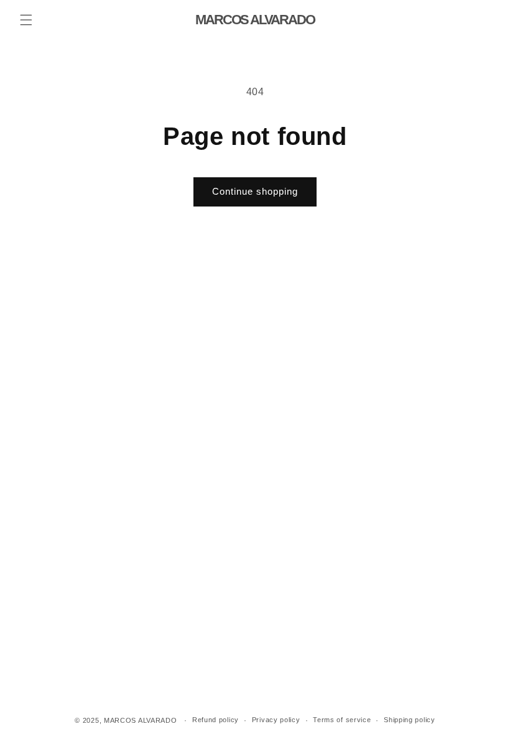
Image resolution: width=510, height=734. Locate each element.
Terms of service (342, 719)
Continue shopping (255, 191)
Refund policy (215, 719)
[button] (26, 20)
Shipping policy (409, 719)
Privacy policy (276, 719)
